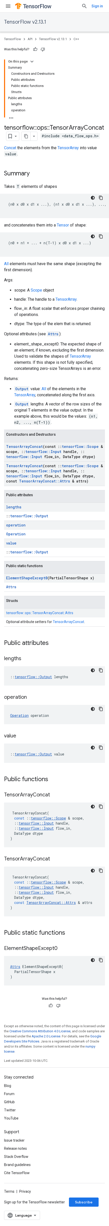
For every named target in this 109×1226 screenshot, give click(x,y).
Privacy (25, 1191)
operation (16, 525)
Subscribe (84, 1202)
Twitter (10, 1110)
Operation (16, 534)
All (6, 263)
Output (21, 388)
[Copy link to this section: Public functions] (53, 780)
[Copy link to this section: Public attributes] (54, 643)
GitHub (9, 1102)
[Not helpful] (43, 49)
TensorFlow (12, 39)
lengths (13, 507)
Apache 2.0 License (46, 1036)
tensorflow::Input (43, 451)
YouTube (11, 1118)
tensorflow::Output (29, 515)
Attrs (53, 333)
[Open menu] (8, 6)
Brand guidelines (17, 1165)
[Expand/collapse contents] (32, 61)
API (30, 39)
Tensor (63, 225)
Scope (36, 290)
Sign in (97, 6)
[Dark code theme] (93, 198)
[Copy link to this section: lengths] (26, 659)
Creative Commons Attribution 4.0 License (39, 1031)
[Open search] (84, 6)
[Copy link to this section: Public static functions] (70, 933)
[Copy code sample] (101, 198)
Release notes (15, 1148)
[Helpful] (35, 49)
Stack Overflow (16, 1157)
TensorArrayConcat (24, 446)
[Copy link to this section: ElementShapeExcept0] (63, 949)
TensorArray (68, 147)
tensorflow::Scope (80, 446)
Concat (10, 147)
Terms (9, 1191)
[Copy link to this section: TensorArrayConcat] (55, 795)
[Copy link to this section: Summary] (35, 174)
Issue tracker (14, 1140)
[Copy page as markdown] (26, 136)
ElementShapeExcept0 (26, 578)
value (11, 543)
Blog (7, 1086)
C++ (76, 39)
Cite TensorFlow (17, 1173)
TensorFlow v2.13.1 (25, 22)
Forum (9, 1094)
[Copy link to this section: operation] (32, 697)
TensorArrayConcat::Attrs (44, 481)
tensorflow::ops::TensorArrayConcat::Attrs (39, 613)
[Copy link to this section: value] (21, 736)
